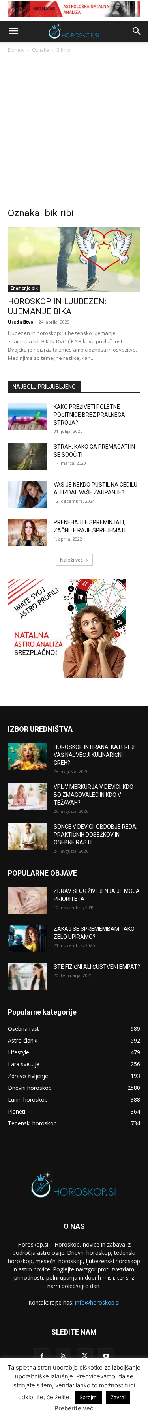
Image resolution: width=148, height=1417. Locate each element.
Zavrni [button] (118, 1397)
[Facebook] (42, 1356)
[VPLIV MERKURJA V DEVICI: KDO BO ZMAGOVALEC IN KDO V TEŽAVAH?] (27, 796)
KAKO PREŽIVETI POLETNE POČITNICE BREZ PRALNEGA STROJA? (89, 415)
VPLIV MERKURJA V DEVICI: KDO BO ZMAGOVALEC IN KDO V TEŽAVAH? (93, 795)
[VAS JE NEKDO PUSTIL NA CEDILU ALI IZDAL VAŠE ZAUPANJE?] (27, 494)
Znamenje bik (24, 288)
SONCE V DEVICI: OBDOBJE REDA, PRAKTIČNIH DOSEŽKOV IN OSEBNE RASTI (95, 835)
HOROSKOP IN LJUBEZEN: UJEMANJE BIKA (57, 306)
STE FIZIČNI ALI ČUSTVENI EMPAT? (97, 967)
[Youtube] (106, 1356)
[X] (85, 1356)
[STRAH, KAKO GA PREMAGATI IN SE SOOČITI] (27, 456)
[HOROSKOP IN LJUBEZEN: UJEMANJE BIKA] (74, 259)
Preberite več (74, 1408)
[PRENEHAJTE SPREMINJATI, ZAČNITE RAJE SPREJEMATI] (27, 532)
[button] (13, 31)
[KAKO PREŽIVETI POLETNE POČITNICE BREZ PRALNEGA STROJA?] (27, 416)
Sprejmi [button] (88, 1397)
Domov (16, 50)
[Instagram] (63, 1356)
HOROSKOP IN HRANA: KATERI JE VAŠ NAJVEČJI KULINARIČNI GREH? (95, 755)
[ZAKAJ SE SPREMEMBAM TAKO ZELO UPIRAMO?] (27, 938)
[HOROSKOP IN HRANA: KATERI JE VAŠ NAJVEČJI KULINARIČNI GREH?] (27, 756)
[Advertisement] (74, 132)
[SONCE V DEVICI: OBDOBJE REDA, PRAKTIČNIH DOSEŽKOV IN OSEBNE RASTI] (27, 836)
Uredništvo (20, 322)
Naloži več (71, 559)
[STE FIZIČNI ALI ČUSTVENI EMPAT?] (27, 976)
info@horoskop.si (97, 1302)
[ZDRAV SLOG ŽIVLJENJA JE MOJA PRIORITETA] (27, 900)
